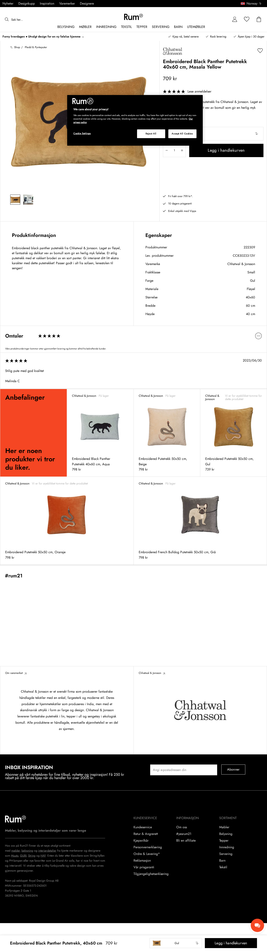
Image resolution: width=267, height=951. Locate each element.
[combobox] (251, 3)
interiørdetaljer (47, 850)
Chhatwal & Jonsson (241, 264)
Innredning (226, 847)
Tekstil (223, 867)
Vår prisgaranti (144, 867)
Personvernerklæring (148, 847)
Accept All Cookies (182, 133)
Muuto (14, 855)
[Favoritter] (247, 19)
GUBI (23, 855)
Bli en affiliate (186, 840)
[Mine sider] (235, 19)
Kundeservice (143, 827)
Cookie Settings (82, 133)
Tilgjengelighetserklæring (151, 874)
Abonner (233, 769)
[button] (252, 3)
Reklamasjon (142, 860)
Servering (225, 854)
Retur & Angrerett (146, 834)
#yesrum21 (183, 834)
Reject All (151, 133)
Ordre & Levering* (147, 854)
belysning (27, 850)
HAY (43, 855)
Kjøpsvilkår (141, 840)
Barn (222, 860)
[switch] (133, 336)
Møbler (224, 827)
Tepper (223, 840)
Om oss (181, 827)
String (31, 855)
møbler (15, 850)
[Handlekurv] (259, 19)
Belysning (225, 834)
